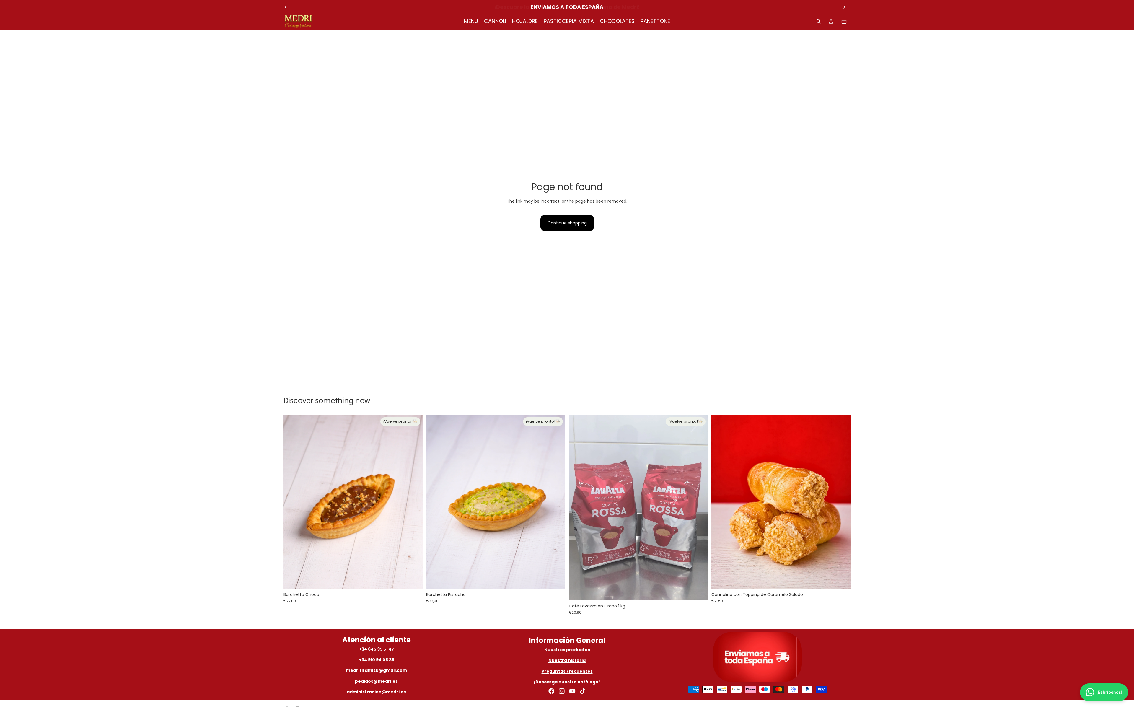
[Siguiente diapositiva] (844, 7)
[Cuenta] (831, 21)
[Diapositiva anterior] (285, 7)
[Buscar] (818, 21)
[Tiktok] (582, 691)
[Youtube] (572, 691)
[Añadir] (841, 579)
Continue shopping (567, 223)
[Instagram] (561, 691)
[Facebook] (551, 691)
